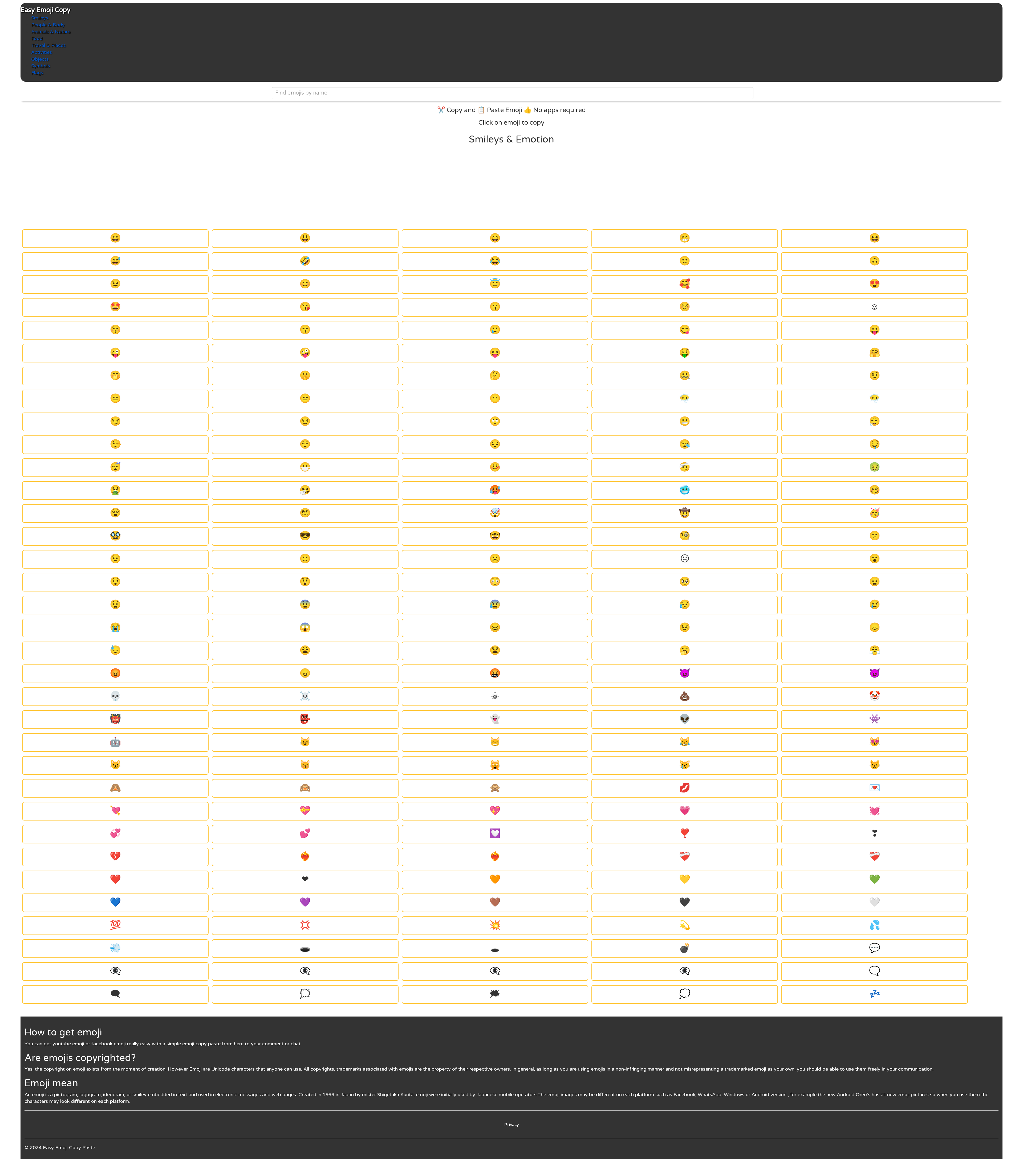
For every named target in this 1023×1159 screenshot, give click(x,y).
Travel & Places (48, 45)
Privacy (511, 1124)
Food (37, 38)
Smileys (39, 18)
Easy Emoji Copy (46, 10)
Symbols (40, 66)
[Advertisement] (511, 187)
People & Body (48, 25)
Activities (41, 52)
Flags (37, 73)
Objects (40, 59)
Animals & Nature (50, 32)
